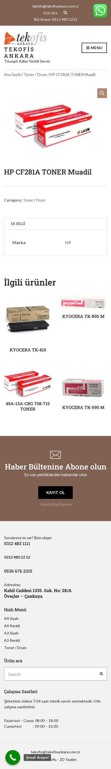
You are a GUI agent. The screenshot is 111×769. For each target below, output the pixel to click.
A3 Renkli (12, 640)
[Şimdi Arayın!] (12, 757)
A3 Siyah (11, 633)
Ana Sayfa (12, 74)
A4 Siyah (11, 618)
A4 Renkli (12, 625)
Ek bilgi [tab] (18, 223)
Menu (96, 47)
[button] (102, 93)
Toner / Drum (35, 74)
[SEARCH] (101, 674)
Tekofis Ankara (19, 52)
